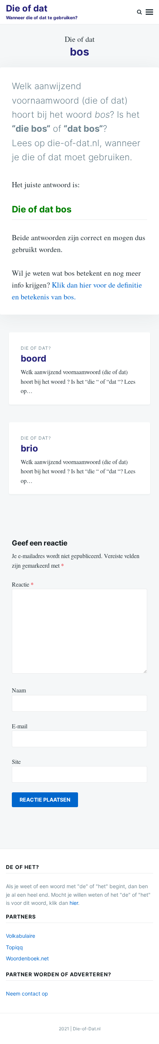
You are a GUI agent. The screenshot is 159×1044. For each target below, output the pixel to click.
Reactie (23, 584)
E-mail (19, 726)
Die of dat (26, 8)
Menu (149, 12)
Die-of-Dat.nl (87, 1028)
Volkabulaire (20, 936)
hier (74, 903)
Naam (19, 690)
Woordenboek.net (27, 958)
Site (16, 761)
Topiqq (14, 947)
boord (33, 358)
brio (29, 448)
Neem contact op (27, 993)
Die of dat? (36, 348)
